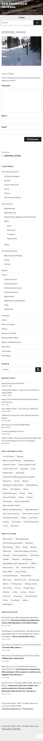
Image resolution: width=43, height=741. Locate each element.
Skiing (6, 260)
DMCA (33, 563)
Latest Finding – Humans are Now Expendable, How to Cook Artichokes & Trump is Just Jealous (21, 634)
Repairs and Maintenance (11, 342)
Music (6, 221)
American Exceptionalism (13, 543)
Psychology (6, 356)
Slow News (6, 347)
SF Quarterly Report (12, 176)
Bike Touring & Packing (13, 256)
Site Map (16, 729)
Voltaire (25, 600)
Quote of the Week (9, 333)
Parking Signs (16, 584)
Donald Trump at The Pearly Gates (28, 645)
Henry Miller (7, 572)
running (23, 592)
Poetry (6, 245)
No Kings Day (34, 580)
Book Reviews (9, 209)
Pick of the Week (8, 324)
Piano (9, 226)
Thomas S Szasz (31, 596)
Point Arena (7, 588)
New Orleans (9, 296)
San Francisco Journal (14, 5)
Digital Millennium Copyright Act (15, 563)
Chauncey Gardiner (20, 555)
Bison (18, 547)
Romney (6, 592)
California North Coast (13, 288)
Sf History (7, 596)
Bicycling (29, 543)
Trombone (11, 234)
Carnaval (6, 555)
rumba (14, 592)
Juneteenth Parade (10, 576)
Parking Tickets (31, 584)
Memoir (5, 270)
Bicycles (7, 181)
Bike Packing (8, 547)
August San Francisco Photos (13, 383)
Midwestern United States (14, 301)
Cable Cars (7, 551)
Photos (7, 193)
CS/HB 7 (6, 559)
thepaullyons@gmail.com (11, 709)
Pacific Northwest (11, 292)
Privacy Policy (28, 709)
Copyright (5, 316)
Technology (6, 351)
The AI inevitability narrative (13, 431)
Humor (4, 320)
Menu (23, 17)
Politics (4, 329)
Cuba (6, 305)
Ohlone (5, 584)
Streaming (18, 596)
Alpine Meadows (22, 539)
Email (4, 127)
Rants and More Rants (10, 338)
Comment (6, 86)
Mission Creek (20, 580)
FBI (17, 568)
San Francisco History (12, 198)
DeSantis (15, 559)
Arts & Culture (7, 204)
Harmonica (11, 230)
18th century (8, 539)
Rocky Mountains (11, 284)
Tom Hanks (15, 600)
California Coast (10, 280)
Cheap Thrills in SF (11, 185)
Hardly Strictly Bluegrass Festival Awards (20, 217)
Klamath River (26, 576)
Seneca (32, 592)
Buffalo (33, 547)
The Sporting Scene (9, 251)
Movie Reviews (10, 213)
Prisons (18, 588)
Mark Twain (7, 580)
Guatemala (8, 309)
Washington (7, 604)
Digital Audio (12, 239)
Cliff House (34, 555)
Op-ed (6, 189)
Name (4, 116)
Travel (4, 275)
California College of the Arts (25, 551)
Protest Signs (29, 588)
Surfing (7, 264)
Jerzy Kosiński (20, 572)
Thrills (5, 600)
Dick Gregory (27, 559)
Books (25, 547)
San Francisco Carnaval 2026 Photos (16, 425)
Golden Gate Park (28, 568)
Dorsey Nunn (8, 568)
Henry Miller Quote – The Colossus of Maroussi (20, 409)
